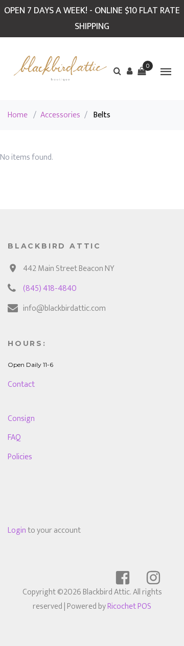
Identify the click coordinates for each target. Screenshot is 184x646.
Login (17, 530)
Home (18, 115)
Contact (21, 384)
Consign (21, 419)
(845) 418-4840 (50, 288)
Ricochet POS (129, 606)
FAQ (14, 437)
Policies (20, 457)
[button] (129, 71)
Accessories (60, 115)
